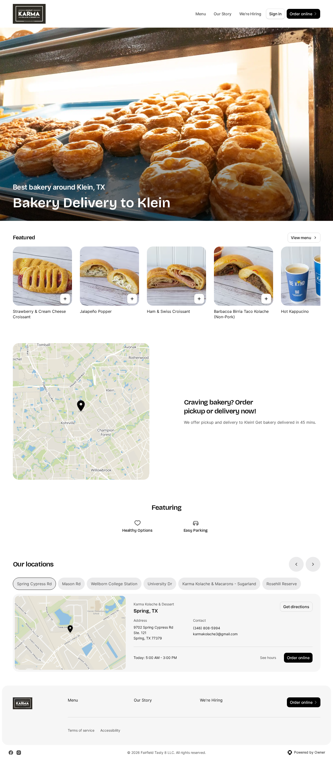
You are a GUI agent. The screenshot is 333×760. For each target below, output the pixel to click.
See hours (268, 657)
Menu (200, 13)
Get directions (296, 606)
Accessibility (110, 730)
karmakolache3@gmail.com (215, 634)
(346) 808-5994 (206, 628)
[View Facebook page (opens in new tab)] (11, 753)
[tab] (34, 584)
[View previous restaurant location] (296, 564)
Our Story (222, 13)
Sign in (275, 13)
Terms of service (81, 730)
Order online (298, 657)
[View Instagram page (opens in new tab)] (19, 753)
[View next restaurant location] (313, 564)
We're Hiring (250, 13)
